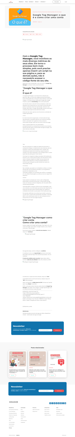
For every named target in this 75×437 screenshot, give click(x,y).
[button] (21, 2)
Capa (34, 11)
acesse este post (37, 289)
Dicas (36, 11)
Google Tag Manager (36, 225)
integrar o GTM (26, 100)
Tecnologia (59, 11)
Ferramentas (44, 11)
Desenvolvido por (12, 435)
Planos (10, 427)
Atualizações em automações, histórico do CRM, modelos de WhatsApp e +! (17, 371)
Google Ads (43, 100)
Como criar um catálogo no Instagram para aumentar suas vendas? (57, 371)
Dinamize (40, 11)
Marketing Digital (51, 11)
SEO (56, 11)
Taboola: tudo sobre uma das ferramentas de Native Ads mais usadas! (37, 371)
